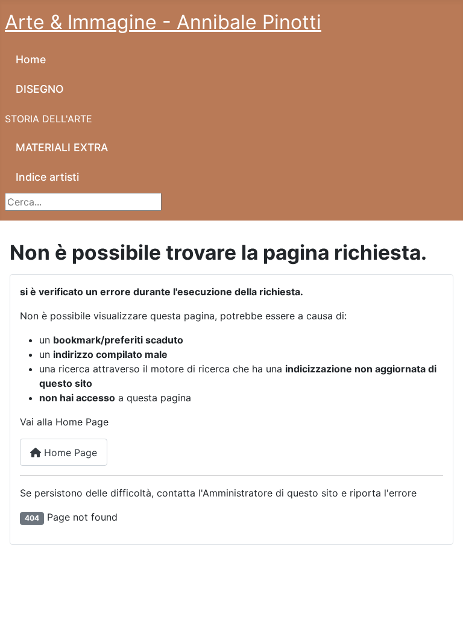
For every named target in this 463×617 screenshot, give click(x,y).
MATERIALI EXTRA (62, 147)
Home (31, 59)
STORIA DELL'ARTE (48, 119)
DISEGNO (40, 89)
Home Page (69, 452)
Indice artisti (47, 177)
